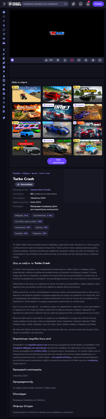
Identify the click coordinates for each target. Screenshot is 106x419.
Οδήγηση (26, 173)
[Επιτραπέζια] (4, 76)
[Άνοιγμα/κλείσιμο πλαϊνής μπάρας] (4, 4)
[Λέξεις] (4, 80)
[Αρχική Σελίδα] (4, 12)
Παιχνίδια (16, 173)
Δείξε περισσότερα (58, 161)
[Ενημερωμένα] (4, 29)
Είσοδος (98, 3)
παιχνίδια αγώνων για (37, 344)
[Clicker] (4, 54)
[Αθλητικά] (4, 63)
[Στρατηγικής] (4, 107)
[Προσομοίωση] (4, 98)
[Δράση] (4, 71)
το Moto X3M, (40, 351)
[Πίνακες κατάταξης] (4, 43)
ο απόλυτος (93, 360)
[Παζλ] (4, 89)
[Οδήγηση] (4, 85)
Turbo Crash (44, 173)
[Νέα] (4, 21)
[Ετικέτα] (4, 118)
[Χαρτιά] (4, 111)
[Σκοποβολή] (4, 102)
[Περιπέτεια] (4, 93)
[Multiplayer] (4, 38)
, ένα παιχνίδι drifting (60, 357)
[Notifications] (87, 3)
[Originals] (4, 34)
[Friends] (73, 3)
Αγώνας (34, 173)
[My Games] (80, 3)
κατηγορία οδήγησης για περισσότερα (29, 348)
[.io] (4, 58)
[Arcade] (4, 49)
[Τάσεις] (4, 25)
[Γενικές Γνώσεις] (4, 67)
